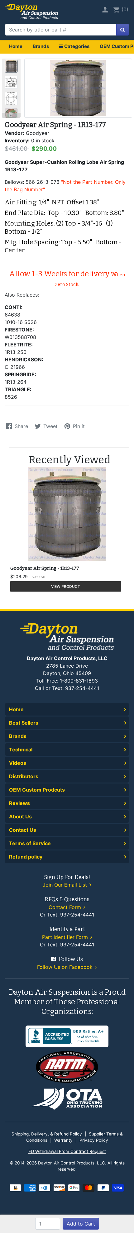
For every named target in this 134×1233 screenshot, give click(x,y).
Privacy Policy (93, 1140)
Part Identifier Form (65, 937)
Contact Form (66, 907)
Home (15, 46)
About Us (20, 816)
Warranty (63, 1140)
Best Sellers (23, 723)
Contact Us (22, 830)
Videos (17, 763)
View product (65, 586)
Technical (20, 749)
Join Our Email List (66, 885)
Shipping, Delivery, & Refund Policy (47, 1133)
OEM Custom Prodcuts (37, 790)
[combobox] (61, 30)
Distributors (23, 776)
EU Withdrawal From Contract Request (67, 1151)
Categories (76, 46)
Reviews (19, 803)
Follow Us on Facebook (65, 967)
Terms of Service (30, 843)
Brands (41, 46)
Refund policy (25, 857)
